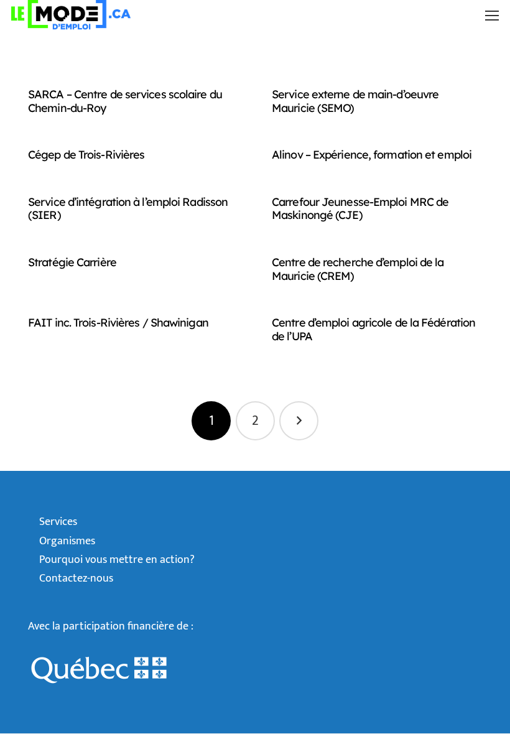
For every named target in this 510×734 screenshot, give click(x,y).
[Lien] (71, 15)
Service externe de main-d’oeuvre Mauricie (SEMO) (355, 101)
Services (58, 522)
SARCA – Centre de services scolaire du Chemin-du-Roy (125, 101)
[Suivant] (298, 420)
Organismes (67, 541)
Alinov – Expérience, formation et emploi (371, 154)
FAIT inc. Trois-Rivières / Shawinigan (118, 322)
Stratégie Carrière (72, 262)
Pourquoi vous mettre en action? (117, 559)
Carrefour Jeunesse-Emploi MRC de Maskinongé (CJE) (360, 209)
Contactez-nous (76, 578)
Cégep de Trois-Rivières (86, 154)
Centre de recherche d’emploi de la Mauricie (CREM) (357, 269)
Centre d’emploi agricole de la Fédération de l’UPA (373, 329)
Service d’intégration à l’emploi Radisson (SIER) (128, 209)
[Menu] (492, 15)
